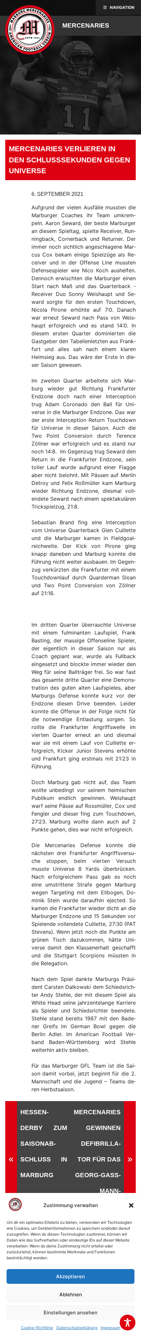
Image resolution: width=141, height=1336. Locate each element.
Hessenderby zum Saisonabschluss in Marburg (43, 1144)
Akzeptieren (70, 1276)
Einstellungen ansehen (70, 1312)
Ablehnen (70, 1294)
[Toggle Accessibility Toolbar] (127, 1322)
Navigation (122, 7)
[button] (131, 1205)
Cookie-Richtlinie (37, 1327)
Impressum (110, 1327)
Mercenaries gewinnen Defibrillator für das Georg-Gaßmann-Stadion (97, 1159)
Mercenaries (85, 25)
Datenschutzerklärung (76, 1327)
